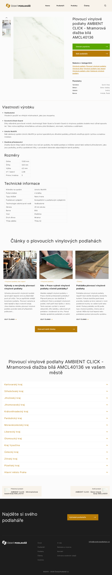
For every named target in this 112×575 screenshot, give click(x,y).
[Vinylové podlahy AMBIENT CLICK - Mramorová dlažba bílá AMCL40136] (38, 48)
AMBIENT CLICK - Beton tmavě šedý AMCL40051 (92, 491)
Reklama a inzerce (64, 547)
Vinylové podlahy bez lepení (94, 68)
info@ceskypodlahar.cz (99, 542)
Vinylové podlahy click (81, 71)
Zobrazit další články (46, 329)
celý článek (9, 319)
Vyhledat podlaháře (77, 517)
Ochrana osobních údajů (66, 555)
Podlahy (74, 6)
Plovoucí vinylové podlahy (96, 66)
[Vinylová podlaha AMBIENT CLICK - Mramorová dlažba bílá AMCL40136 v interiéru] (6, 33)
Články (87, 6)
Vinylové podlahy (79, 66)
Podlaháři (60, 6)
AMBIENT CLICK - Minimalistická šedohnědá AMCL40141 (21, 491)
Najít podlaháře (82, 53)
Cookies (41, 560)
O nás (59, 543)
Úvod (40, 543)
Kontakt (60, 551)
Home (47, 6)
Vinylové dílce (78, 68)
